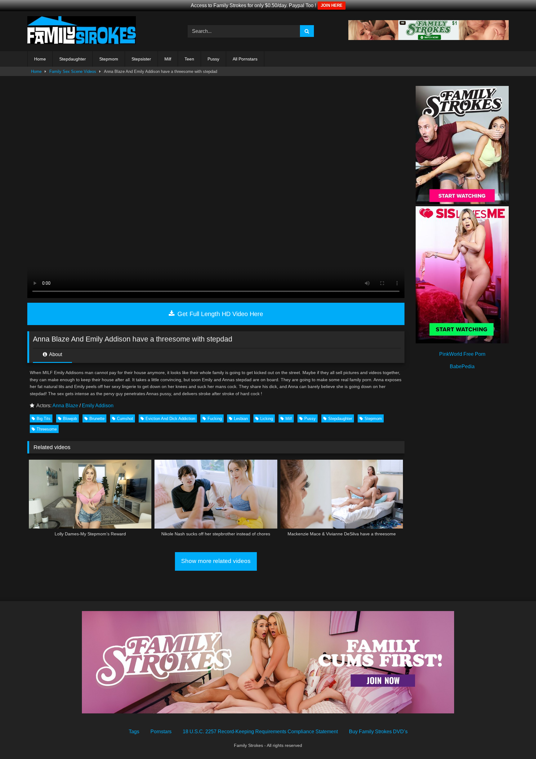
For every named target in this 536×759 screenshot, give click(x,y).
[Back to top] (517, 740)
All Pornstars (245, 58)
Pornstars (161, 731)
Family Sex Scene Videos (72, 71)
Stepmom (108, 58)
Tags (134, 731)
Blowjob (70, 418)
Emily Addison (98, 405)
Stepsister (141, 58)
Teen (189, 58)
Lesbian (241, 418)
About (55, 354)
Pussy (213, 58)
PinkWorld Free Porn (462, 354)
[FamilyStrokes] (81, 31)
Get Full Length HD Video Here (219, 313)
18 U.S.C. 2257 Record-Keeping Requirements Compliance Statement (260, 731)
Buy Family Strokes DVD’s (378, 731)
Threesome (47, 429)
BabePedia (462, 366)
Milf (167, 58)
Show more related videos (216, 561)
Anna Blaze (65, 405)
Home (40, 58)
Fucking (215, 418)
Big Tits (44, 418)
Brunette (97, 418)
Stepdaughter (72, 58)
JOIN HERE (331, 5)
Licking (266, 418)
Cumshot (125, 418)
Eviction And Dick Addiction (170, 418)
